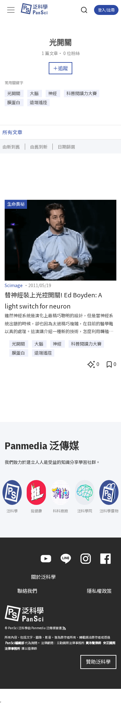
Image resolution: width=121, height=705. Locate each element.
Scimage (14, 285)
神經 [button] (53, 93)
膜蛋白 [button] (14, 102)
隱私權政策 (99, 590)
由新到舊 (11, 147)
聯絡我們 (27, 590)
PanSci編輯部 (14, 642)
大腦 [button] (34, 93)
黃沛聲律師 (93, 642)
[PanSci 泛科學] (37, 8)
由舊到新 (38, 147)
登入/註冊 (106, 9)
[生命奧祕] (60, 239)
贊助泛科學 (98, 661)
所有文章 (12, 132)
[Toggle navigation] (10, 10)
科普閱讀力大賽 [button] (81, 93)
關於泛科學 (43, 576)
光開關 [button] (14, 93)
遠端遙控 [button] (38, 102)
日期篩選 (66, 147)
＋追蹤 (60, 68)
